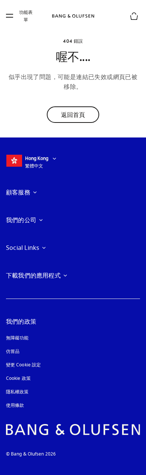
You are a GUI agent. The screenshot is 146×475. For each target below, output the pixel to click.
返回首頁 (73, 114)
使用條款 (15, 405)
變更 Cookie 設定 (23, 364)
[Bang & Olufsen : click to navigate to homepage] (73, 16)
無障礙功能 (17, 338)
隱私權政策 (17, 391)
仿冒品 (13, 351)
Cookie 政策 (18, 378)
